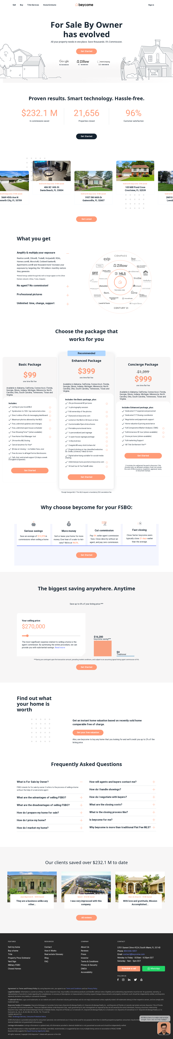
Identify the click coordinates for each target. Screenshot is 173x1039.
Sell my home (14, 947)
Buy (21, 5)
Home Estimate (49, 5)
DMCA (84, 968)
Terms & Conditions (89, 961)
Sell (14, 5)
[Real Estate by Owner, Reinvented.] (84, 5)
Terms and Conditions (74, 988)
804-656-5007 (130, 951)
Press (83, 954)
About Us (85, 947)
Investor (84, 958)
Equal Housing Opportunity (36, 1031)
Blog (46, 958)
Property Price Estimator (19, 958)
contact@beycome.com (134, 954)
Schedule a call (129, 968)
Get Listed (86, 219)
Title (10, 954)
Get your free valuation (88, 732)
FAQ (46, 961)
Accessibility (86, 972)
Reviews (84, 951)
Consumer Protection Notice (36, 1017)
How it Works (50, 951)
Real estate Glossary (53, 954)
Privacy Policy (92, 988)
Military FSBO (14, 965)
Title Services (33, 5)
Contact (48, 947)
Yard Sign (12, 961)
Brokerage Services (19, 1017)
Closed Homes (14, 968)
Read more (60, 647)
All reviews (86, 917)
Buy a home (13, 951)
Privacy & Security (89, 965)
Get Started (86, 51)
